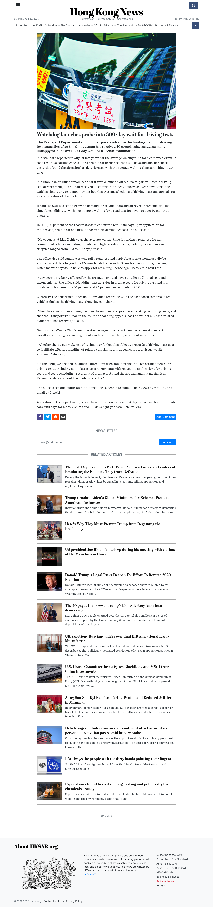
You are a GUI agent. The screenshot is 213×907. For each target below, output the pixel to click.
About (61, 901)
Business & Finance (166, 25)
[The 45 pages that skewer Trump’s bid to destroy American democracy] (49, 612)
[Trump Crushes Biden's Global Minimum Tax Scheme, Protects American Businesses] (49, 504)
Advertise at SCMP (90, 25)
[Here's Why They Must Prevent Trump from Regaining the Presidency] (49, 530)
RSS (162, 885)
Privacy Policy (74, 901)
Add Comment (165, 416)
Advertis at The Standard (118, 25)
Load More (106, 815)
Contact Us (49, 901)
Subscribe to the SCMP (28, 25)
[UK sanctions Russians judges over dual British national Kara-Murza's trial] (49, 642)
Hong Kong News (106, 11)
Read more (90, 874)
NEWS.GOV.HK (144, 25)
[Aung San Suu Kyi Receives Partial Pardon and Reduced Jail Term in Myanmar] (49, 704)
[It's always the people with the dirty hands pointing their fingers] (49, 765)
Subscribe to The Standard (60, 25)
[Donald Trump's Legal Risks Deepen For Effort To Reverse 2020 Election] (49, 581)
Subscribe (168, 442)
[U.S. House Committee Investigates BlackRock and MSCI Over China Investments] (49, 673)
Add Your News (165, 881)
